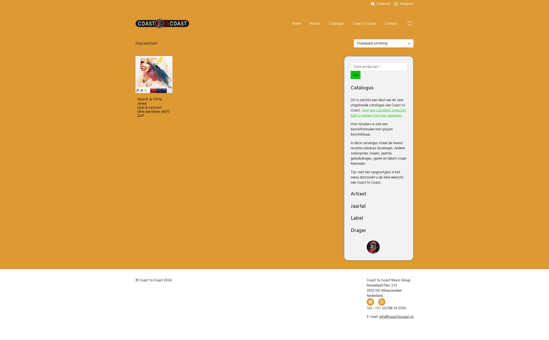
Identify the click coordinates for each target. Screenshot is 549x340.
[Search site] (409, 23)
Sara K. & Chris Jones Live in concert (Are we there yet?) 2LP (153, 107)
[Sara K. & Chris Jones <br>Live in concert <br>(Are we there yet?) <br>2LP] (154, 74)
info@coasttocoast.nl (396, 317)
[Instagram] (382, 302)
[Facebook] (370, 302)
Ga (355, 75)
